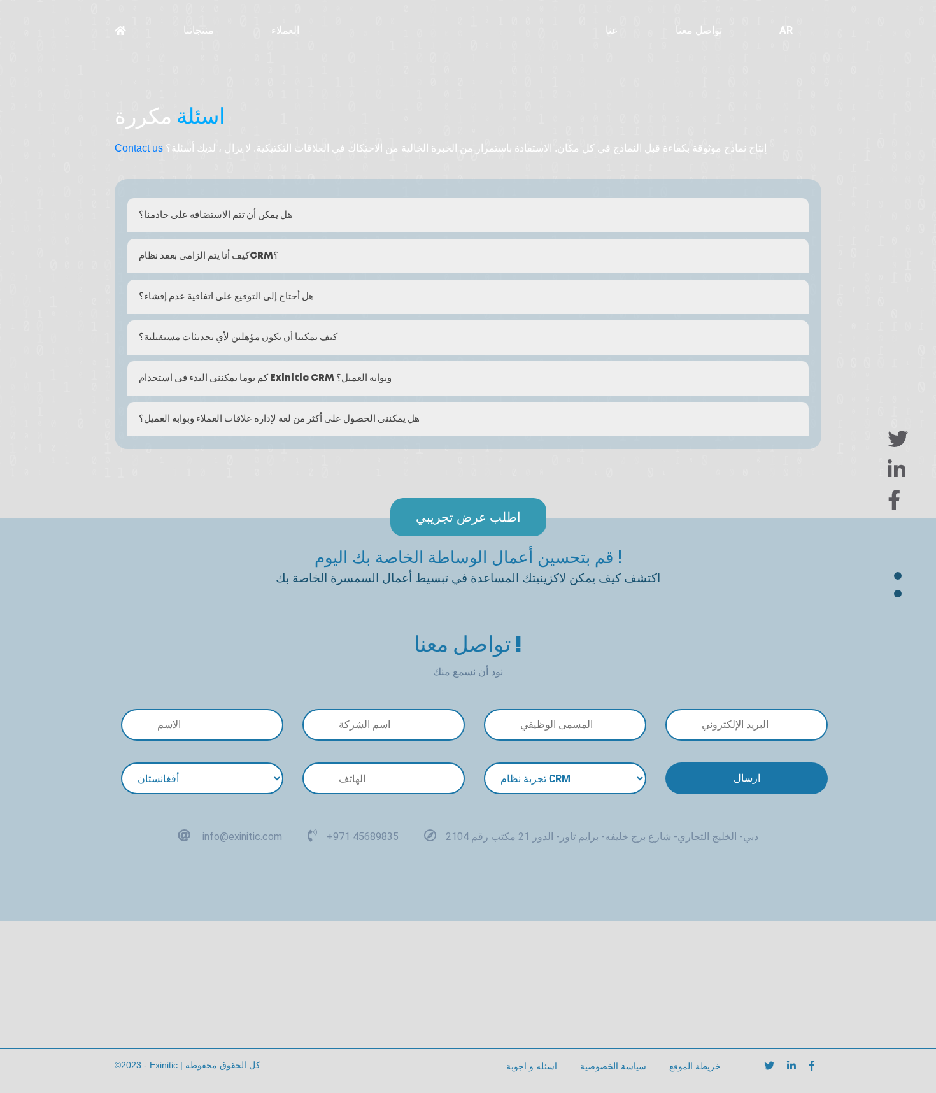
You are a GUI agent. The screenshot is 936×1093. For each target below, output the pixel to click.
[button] (452, 30)
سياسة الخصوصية (613, 1066)
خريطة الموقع (695, 1066)
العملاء (285, 30)
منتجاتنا (198, 30)
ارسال (747, 778)
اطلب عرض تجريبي (468, 517)
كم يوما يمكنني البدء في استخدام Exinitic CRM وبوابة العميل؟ (265, 378)
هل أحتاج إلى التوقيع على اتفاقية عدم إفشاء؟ (226, 296)
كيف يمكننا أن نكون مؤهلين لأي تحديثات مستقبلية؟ (238, 337)
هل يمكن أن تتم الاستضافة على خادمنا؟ (215, 215)
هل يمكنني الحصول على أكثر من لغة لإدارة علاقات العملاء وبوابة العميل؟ (279, 419)
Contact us (139, 148)
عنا (612, 30)
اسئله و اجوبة (531, 1066)
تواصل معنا (699, 30)
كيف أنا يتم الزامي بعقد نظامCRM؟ (208, 256)
